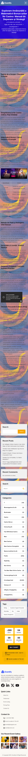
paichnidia (6, 611)
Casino (6, 517)
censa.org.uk (8, 527)
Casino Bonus (8, 522)
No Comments (6, 48)
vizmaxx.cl (7, 585)
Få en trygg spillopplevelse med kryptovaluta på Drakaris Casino (12, 463)
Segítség (6, 561)
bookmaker (7, 512)
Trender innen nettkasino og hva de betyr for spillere (13, 449)
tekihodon (15, 46)
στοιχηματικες (8, 594)
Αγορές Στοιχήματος (8, 614)
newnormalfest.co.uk (10, 551)
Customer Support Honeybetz (17, 607)
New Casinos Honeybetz (11, 546)
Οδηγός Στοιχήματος (10, 590)
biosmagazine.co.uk (10, 507)
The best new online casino (12, 570)
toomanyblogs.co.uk (10, 575)
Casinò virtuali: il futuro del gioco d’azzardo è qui (12, 454)
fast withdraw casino (10, 531)
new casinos (8, 541)
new (5, 536)
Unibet (18, 611)
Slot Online (7, 565)
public (6, 556)
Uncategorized (8, 580)
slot (13, 611)
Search (5, 427)
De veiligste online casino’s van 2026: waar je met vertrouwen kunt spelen (14, 445)
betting (5, 607)
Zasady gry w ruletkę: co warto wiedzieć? (12, 458)
